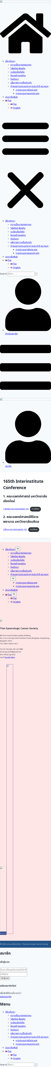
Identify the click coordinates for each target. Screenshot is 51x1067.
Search (3, 274)
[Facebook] (3, 933)
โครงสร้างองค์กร (18, 75)
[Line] (10, 933)
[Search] (36, 274)
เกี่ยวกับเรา (10, 61)
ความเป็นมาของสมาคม (20, 65)
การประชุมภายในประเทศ (26, 90)
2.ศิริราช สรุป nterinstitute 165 (15, 529)
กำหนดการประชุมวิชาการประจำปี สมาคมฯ (29, 86)
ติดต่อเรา (14, 79)
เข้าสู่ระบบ (5, 978)
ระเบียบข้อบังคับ (17, 72)
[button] (25, 164)
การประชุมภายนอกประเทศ (27, 93)
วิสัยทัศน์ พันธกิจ (17, 68)
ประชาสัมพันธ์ (11, 97)
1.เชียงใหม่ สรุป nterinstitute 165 (16, 509)
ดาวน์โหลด (35, 509)
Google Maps (9, 657)
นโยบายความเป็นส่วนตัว (21, 83)
